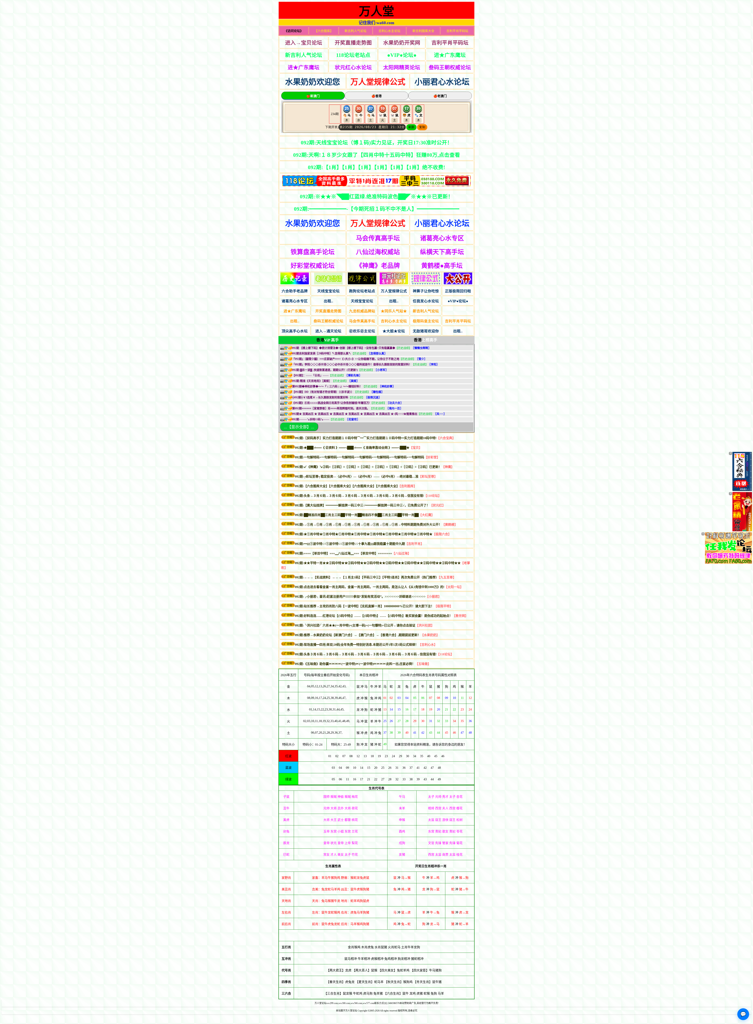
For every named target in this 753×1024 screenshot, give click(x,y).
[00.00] (376, 181)
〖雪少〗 (421, 358)
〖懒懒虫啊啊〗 (421, 348)
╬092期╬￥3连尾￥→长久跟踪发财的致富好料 (320, 397)
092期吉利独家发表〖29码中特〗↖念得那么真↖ (321, 353)
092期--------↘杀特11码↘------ (310, 419)
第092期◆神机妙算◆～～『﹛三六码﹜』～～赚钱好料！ (327, 386)
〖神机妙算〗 (387, 386)
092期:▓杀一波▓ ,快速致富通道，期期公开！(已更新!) (325, 369)
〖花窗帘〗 (352, 419)
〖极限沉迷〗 (373, 397)
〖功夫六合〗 (395, 402)
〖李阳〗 (433, 364)
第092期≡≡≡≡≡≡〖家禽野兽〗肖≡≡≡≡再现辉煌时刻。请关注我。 (331, 408)
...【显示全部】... (299, 427)
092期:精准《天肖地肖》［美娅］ (312, 380)
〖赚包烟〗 (377, 391)
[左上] (742, 490)
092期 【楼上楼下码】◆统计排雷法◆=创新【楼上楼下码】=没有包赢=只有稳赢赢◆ (343, 348)
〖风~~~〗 (440, 413)
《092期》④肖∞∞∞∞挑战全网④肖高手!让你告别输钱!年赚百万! (331, 402)
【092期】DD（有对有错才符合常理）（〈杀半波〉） (323, 391)
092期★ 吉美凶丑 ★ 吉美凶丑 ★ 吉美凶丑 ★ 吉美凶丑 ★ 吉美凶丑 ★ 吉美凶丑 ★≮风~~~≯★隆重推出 (354, 413)
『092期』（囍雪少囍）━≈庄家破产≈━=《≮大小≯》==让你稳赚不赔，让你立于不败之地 (345, 358)
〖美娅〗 (353, 380)
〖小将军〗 (381, 369)
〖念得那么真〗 (377, 353)
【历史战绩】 (403, 348)
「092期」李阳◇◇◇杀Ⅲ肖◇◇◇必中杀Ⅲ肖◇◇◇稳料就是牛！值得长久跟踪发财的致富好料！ (352, 364)
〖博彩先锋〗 (353, 375)
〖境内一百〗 (394, 408)
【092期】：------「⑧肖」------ (310, 375)
